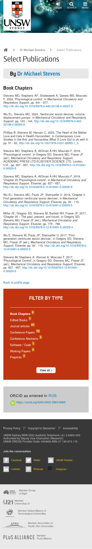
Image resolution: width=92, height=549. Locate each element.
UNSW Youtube (64, 460)
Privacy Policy (11, 428)
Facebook (16, 460)
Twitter (36, 460)
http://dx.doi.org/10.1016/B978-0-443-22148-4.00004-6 (42, 123)
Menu (85, 7)
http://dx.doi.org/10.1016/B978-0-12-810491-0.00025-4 (38, 227)
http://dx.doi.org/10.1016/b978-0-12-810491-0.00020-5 (37, 187)
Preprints (17, 357)
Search (71, 7)
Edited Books (20, 320)
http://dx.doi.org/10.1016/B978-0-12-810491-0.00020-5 (44, 167)
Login (58, 7)
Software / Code (21, 345)
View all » (46, 370)
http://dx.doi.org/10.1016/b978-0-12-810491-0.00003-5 (37, 205)
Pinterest (38, 469)
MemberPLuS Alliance (44, 537)
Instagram (61, 469)
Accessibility (70, 428)
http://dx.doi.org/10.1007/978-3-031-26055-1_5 (48, 143)
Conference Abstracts (25, 338)
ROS (52, 395)
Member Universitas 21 (22, 502)
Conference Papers (24, 332)
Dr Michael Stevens (32, 50)
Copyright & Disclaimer (41, 428)
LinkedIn (15, 469)
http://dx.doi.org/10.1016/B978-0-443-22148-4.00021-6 (38, 106)
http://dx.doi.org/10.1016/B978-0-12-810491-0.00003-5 (45, 247)
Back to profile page (16, 282)
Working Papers (21, 351)
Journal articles (22, 326)
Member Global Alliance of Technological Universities (32, 512)
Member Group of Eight (27, 492)
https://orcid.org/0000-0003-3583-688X (40, 402)
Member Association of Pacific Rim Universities (41, 524)
